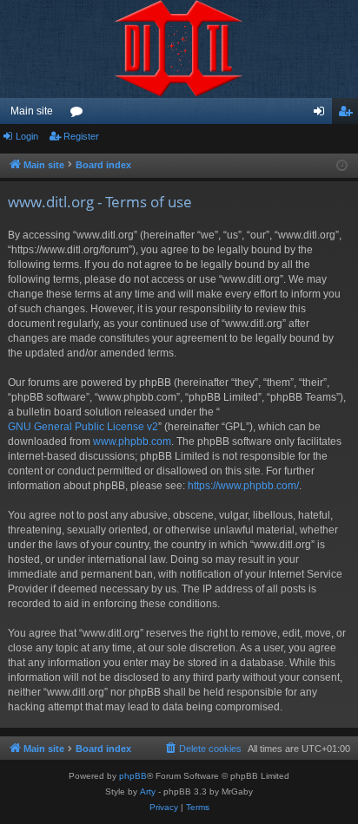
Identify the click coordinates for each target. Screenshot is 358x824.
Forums (80, 114)
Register (81, 136)
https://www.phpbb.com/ (243, 486)
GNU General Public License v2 (83, 427)
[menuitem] (202, 748)
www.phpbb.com (132, 441)
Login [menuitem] (322, 114)
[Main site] (179, 49)
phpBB (133, 776)
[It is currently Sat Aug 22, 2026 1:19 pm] (342, 166)
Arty (148, 791)
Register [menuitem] (348, 114)
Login (27, 136)
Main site (31, 111)
